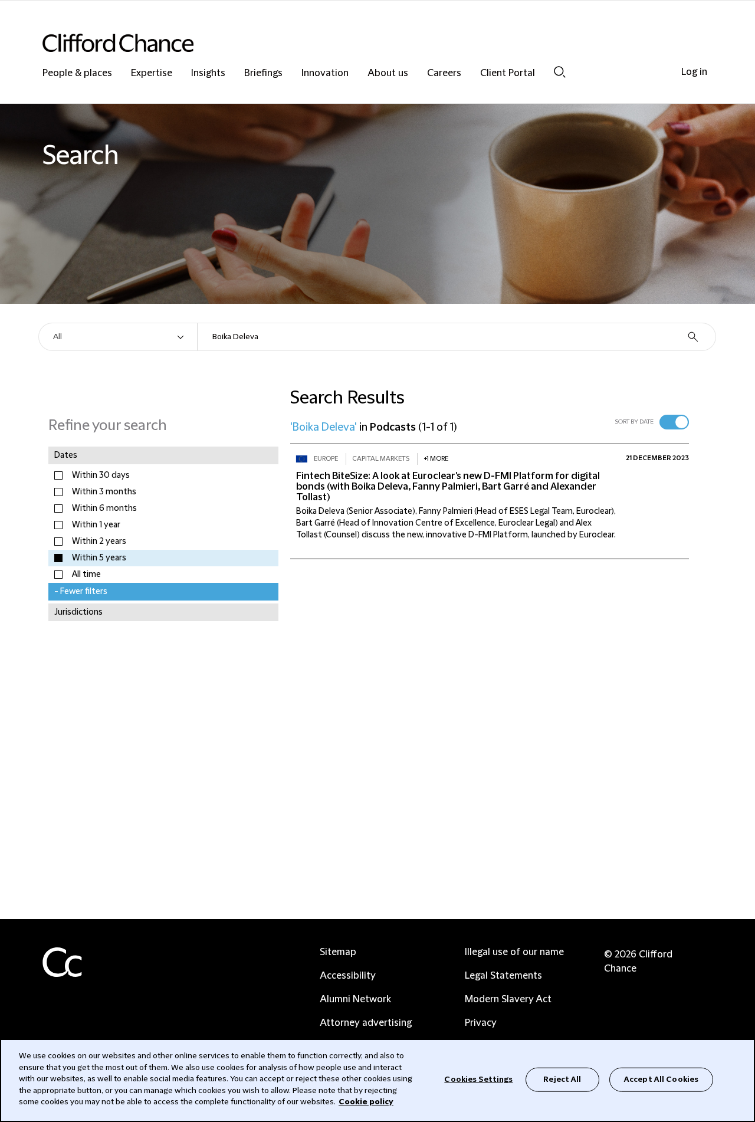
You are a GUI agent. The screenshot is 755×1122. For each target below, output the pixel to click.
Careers (444, 73)
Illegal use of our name (514, 952)
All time (86, 574)
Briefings (263, 73)
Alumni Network (355, 999)
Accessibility (348, 975)
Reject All (562, 1079)
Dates (65, 455)
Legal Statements (503, 975)
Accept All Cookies (661, 1079)
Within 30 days (101, 475)
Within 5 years (99, 558)
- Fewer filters (80, 591)
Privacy (481, 1023)
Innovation (325, 73)
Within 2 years (99, 541)
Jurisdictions (78, 612)
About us (387, 73)
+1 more (436, 458)
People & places (77, 73)
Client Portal (507, 73)
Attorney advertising (366, 1023)
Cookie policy (366, 1102)
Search (560, 71)
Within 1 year (96, 525)
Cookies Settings (478, 1079)
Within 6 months (104, 508)
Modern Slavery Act (508, 999)
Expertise (151, 73)
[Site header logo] (354, 43)
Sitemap (338, 952)
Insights (208, 73)
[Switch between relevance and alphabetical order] (674, 422)
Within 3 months (104, 492)
